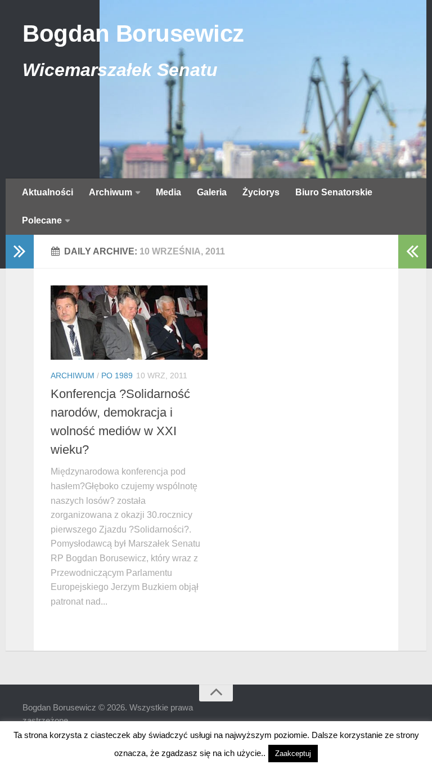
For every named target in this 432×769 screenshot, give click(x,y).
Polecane (42, 220)
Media (168, 192)
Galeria (212, 192)
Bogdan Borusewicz (133, 33)
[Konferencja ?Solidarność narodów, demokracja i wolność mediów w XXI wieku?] (129, 322)
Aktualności (47, 192)
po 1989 (117, 375)
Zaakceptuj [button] (293, 753)
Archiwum (110, 192)
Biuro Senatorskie (333, 192)
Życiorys (261, 192)
